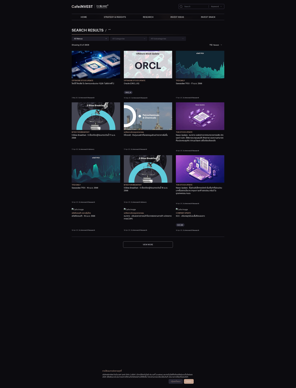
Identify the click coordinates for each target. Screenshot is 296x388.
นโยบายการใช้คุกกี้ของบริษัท (178, 377)
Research (148, 16)
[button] (96, 89)
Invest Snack (208, 16)
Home (84, 16)
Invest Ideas (177, 16)
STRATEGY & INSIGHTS (115, 16)
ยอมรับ (188, 381)
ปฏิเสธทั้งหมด (175, 381)
